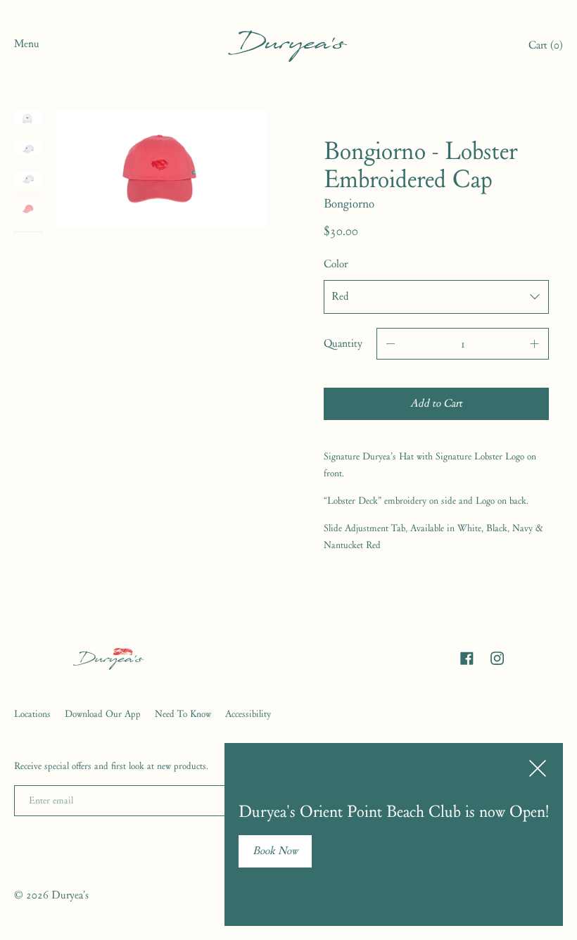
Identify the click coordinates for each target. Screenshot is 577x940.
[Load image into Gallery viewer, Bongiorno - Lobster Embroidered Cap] (28, 117)
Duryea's (70, 895)
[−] (390, 344)
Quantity (343, 343)
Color (336, 264)
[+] (534, 344)
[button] (545, 47)
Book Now (275, 850)
